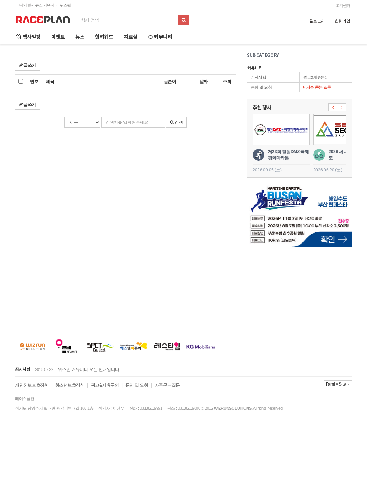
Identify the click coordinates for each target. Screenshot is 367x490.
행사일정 (31, 36)
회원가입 (342, 21)
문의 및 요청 (261, 87)
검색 (178, 122)
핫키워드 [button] (104, 36)
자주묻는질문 (167, 385)
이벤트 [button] (58, 36)
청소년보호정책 (70, 385)
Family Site (336, 384)
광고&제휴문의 (316, 77)
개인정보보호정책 (32, 385)
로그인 (318, 21)
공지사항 (258, 77)
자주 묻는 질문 (319, 87)
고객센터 (343, 5)
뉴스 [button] (79, 36)
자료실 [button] (130, 36)
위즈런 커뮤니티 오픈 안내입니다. (89, 369)
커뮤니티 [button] (163, 36)
